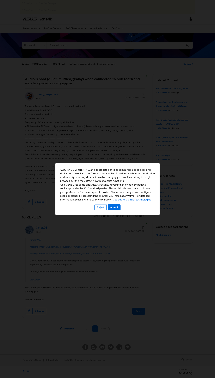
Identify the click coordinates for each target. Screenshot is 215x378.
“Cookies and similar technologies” (132, 199)
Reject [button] (100, 207)
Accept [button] (114, 207)
